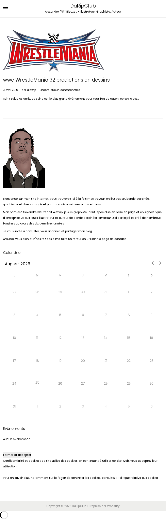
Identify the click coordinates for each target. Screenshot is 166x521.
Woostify (113, 506)
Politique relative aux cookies (138, 478)
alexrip (31, 90)
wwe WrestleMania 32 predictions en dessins (56, 80)
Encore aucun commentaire (60, 90)
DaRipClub (83, 5)
